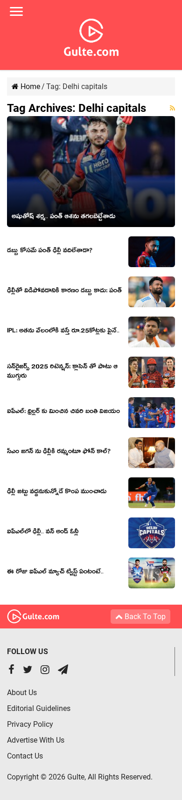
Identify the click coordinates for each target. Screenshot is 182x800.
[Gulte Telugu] (91, 35)
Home (29, 86)
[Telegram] (63, 670)
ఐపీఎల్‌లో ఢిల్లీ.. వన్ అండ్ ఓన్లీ (42, 533)
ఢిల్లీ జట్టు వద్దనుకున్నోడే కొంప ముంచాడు (56, 493)
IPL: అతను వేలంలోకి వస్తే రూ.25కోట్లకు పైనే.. (63, 332)
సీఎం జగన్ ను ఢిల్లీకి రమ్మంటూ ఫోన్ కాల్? (59, 453)
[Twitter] (27, 670)
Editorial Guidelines (38, 708)
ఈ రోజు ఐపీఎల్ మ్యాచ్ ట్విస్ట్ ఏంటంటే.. (55, 573)
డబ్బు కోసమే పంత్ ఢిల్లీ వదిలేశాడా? (49, 252)
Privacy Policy (30, 724)
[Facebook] (11, 670)
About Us (22, 692)
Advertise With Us (35, 740)
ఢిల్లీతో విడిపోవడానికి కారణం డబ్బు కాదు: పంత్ (64, 292)
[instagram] (45, 670)
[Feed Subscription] (172, 108)
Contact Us (25, 756)
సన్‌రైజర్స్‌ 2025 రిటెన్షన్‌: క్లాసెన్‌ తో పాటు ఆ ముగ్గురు (62, 372)
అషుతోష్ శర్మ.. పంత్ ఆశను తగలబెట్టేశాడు (63, 218)
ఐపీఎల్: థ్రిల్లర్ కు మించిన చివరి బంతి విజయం (63, 413)
